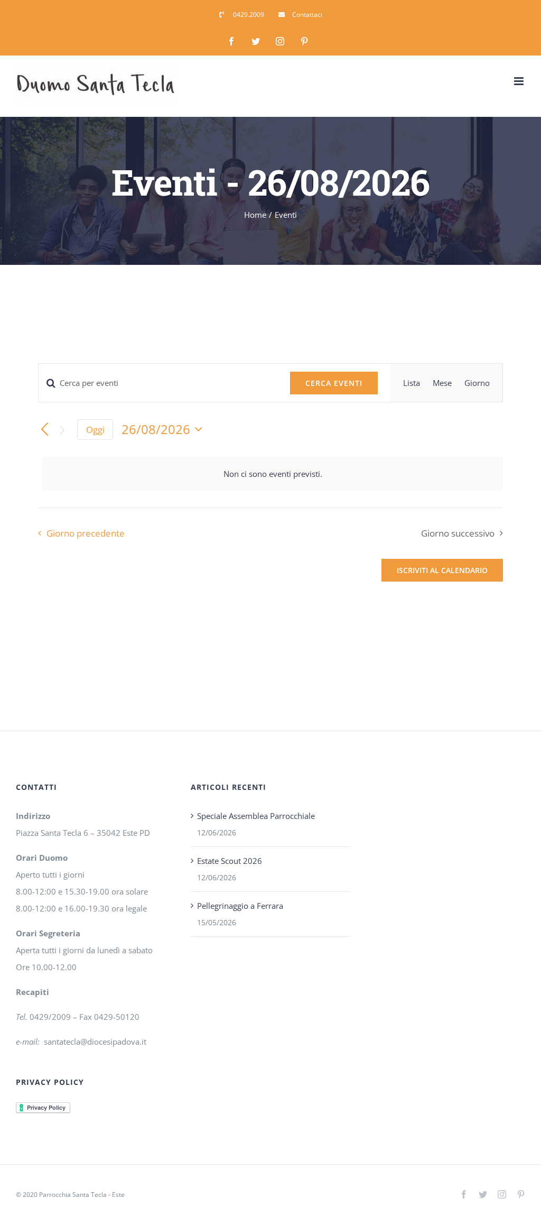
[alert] (272, 474)
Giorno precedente (85, 533)
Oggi (95, 429)
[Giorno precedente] (44, 430)
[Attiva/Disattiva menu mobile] (519, 81)
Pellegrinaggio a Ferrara (240, 905)
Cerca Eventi (333, 383)
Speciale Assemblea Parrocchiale (256, 815)
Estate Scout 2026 (229, 860)
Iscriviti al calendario (442, 570)
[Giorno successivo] (62, 430)
